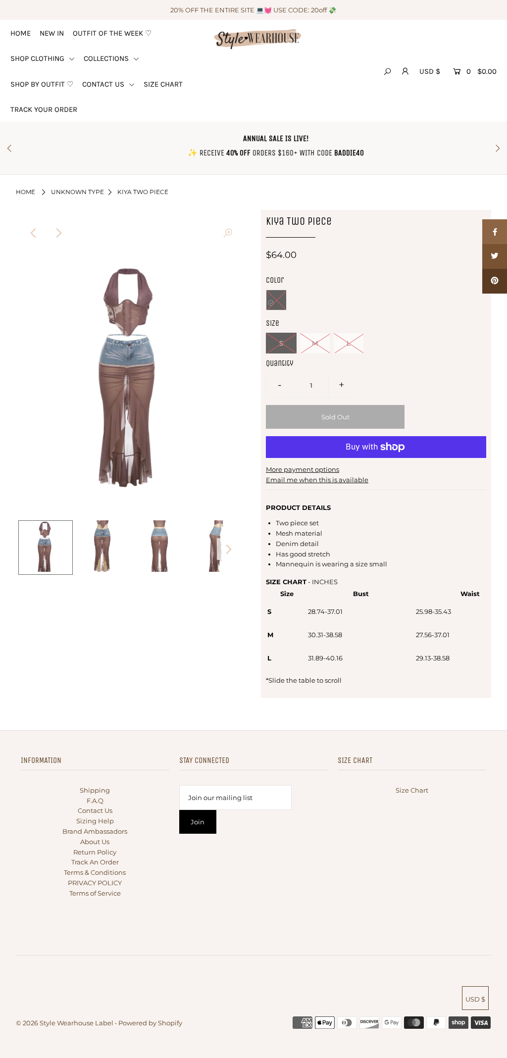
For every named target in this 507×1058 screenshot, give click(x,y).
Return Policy (94, 852)
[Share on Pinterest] (494, 281)
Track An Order (95, 862)
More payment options (302, 469)
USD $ (429, 71)
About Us (94, 842)
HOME (20, 33)
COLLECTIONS (107, 58)
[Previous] (34, 233)
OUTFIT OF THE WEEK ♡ (112, 33)
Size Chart (412, 790)
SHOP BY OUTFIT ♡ (41, 84)
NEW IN (52, 33)
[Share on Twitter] (494, 256)
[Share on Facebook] (494, 231)
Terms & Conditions (95, 872)
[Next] (58, 233)
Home (25, 192)
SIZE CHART (163, 84)
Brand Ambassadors (94, 831)
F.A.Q (95, 801)
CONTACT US (104, 84)
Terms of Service (95, 893)
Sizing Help (95, 821)
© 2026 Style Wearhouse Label (64, 1023)
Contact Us (95, 810)
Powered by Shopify (150, 1023)
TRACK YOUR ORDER (43, 109)
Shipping (95, 790)
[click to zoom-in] (228, 233)
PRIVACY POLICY (95, 883)
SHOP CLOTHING (38, 58)
